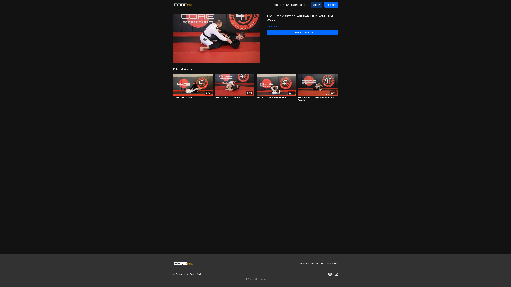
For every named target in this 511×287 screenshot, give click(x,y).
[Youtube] (336, 274)
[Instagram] (330, 274)
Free (306, 4)
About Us (332, 263)
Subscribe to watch (301, 32)
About (286, 4)
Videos (277, 4)
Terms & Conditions (309, 263)
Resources (296, 4)
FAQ (323, 263)
